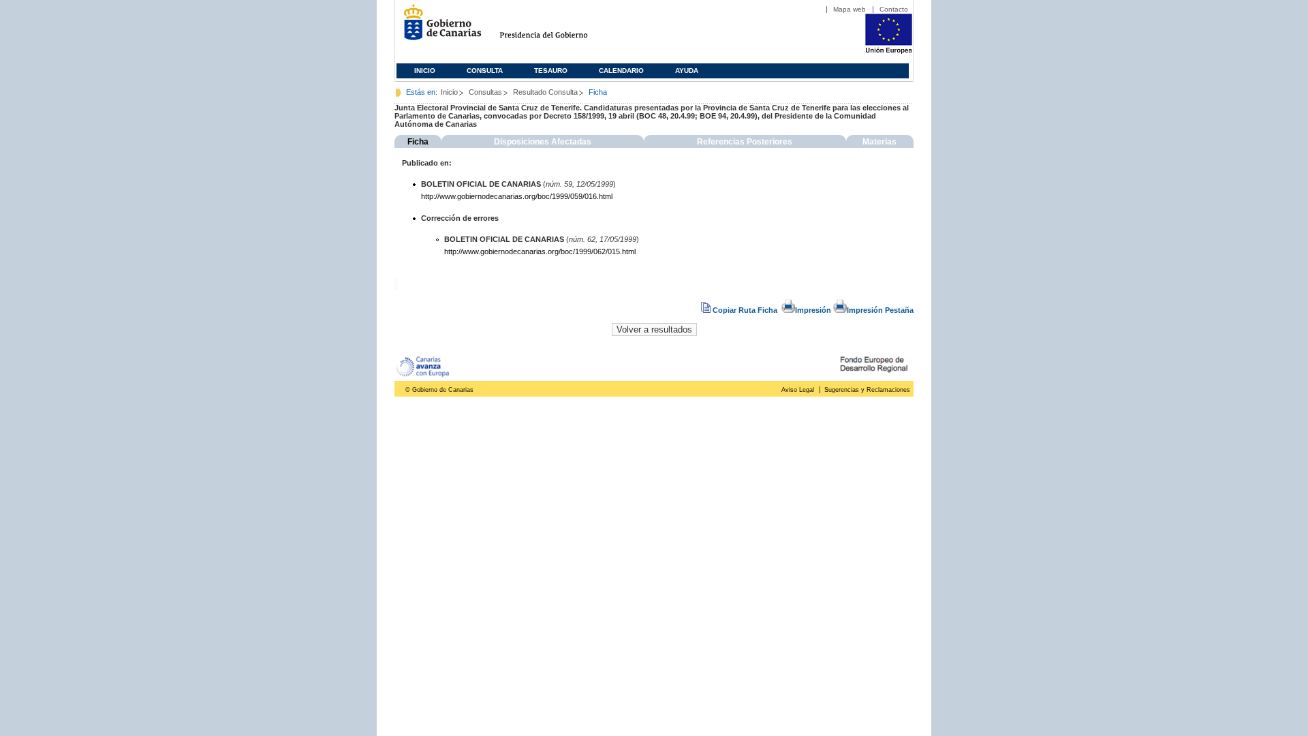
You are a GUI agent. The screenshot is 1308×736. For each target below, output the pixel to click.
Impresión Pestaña (880, 310)
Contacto (893, 9)
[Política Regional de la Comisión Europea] (889, 51)
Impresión (813, 310)
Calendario (621, 70)
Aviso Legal (797, 389)
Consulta (485, 70)
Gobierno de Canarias (438, 27)
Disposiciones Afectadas (542, 142)
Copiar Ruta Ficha (745, 310)
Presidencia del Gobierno (556, 27)
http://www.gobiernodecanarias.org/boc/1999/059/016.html (516, 196)
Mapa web (849, 9)
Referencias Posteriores (744, 142)
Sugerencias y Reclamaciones (867, 389)
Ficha (418, 142)
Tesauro (550, 70)
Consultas (485, 92)
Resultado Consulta (545, 92)
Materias (879, 142)
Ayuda (686, 70)
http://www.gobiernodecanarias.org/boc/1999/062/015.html (540, 251)
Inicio (424, 70)
